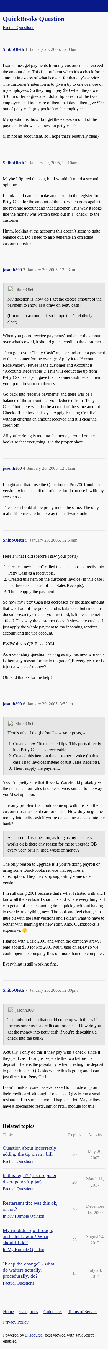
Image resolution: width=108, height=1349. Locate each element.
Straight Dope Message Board (29, 5)
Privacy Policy (16, 1322)
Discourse (34, 1335)
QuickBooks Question (34, 18)
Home (8, 1311)
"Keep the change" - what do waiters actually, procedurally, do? (28, 1270)
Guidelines (52, 1311)
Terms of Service (82, 1311)
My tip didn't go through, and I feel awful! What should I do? (28, 1236)
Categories (28, 1311)
